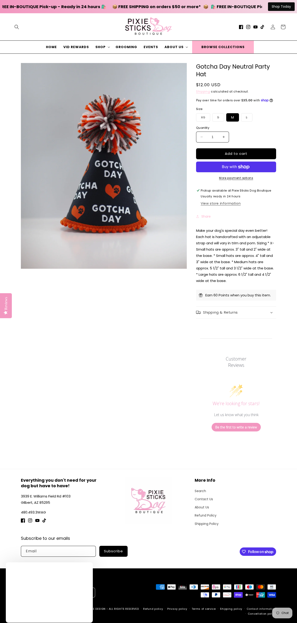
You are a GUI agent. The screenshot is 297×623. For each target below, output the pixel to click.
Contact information (261, 609)
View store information (221, 203)
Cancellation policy (262, 614)
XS (205, 118)
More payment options (236, 178)
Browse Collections (223, 47)
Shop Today (281, 6)
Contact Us (204, 499)
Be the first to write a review (236, 427)
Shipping (203, 91)
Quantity (202, 128)
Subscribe (113, 551)
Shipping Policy (207, 523)
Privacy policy (177, 609)
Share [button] (206, 216)
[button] (17, 27)
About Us (202, 507)
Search (200, 491)
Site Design (97, 609)
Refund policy (153, 609)
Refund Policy (205, 515)
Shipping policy (231, 609)
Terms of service (204, 609)
